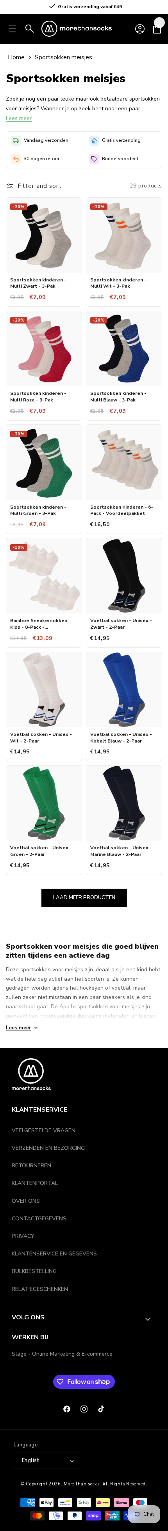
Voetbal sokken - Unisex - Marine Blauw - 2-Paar (121, 851)
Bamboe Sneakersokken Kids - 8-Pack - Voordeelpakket (38, 624)
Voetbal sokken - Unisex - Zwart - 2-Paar (121, 623)
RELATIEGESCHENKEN (40, 1289)
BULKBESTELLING (34, 1271)
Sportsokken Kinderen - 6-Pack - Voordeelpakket (121, 510)
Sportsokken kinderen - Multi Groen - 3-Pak (38, 510)
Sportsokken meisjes (63, 57)
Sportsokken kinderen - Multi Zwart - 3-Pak (38, 283)
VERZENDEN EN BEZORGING (48, 1148)
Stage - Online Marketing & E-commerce (62, 1354)
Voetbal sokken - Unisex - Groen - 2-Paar (41, 851)
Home (16, 57)
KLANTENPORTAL (35, 1183)
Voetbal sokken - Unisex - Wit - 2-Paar (41, 737)
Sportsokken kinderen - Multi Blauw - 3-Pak (118, 396)
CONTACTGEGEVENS (39, 1218)
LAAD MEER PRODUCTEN (84, 897)
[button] (157, 28)
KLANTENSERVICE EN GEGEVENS (54, 1253)
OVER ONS (26, 1201)
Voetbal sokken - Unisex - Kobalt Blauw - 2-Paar (121, 737)
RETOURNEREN (31, 1165)
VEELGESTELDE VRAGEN (43, 1130)
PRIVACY (23, 1236)
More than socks (82, 1484)
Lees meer (19, 118)
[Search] (29, 28)
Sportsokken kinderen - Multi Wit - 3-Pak (118, 283)
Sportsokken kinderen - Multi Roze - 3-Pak (38, 396)
